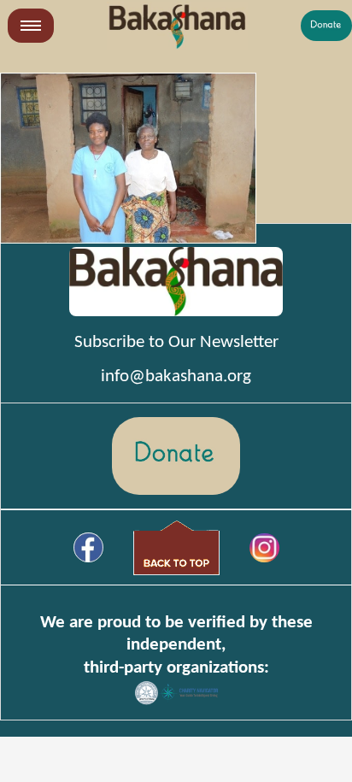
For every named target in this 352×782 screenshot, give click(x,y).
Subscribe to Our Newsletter (176, 342)
